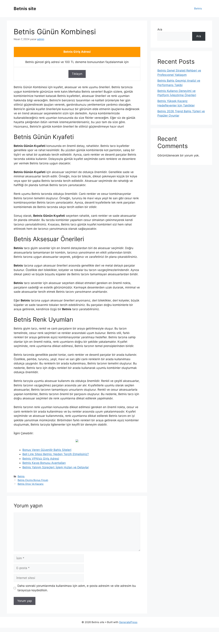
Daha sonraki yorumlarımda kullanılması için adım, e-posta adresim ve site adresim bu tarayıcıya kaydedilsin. (76, 588)
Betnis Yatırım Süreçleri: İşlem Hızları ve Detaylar (55, 467)
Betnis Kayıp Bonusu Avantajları (44, 463)
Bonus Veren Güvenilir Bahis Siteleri (46, 450)
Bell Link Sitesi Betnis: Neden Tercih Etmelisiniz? (55, 454)
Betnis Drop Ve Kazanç (31, 483)
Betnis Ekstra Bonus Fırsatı (33, 480)
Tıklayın (77, 73)
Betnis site (25, 8)
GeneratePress (128, 622)
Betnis (198, 8)
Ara (159, 29)
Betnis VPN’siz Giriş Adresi (40, 458)
